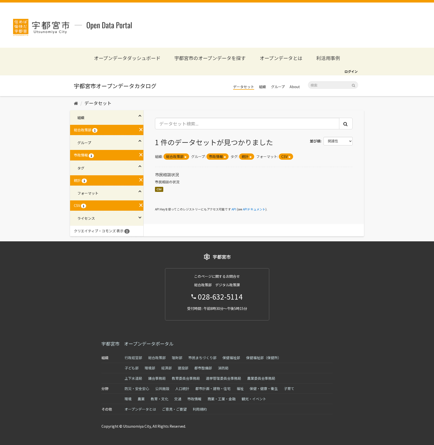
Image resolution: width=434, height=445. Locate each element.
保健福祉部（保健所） (263, 357)
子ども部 (132, 367)
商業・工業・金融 (221, 398)
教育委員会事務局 (186, 378)
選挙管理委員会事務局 (223, 378)
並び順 (315, 140)
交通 (177, 398)
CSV (159, 189)
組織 (262, 86)
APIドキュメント (254, 209)
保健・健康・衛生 (264, 388)
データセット (243, 86)
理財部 (177, 357)
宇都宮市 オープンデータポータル (137, 343)
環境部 (150, 367)
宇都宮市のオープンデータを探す (210, 57)
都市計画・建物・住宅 (213, 388)
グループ (278, 86)
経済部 (166, 367)
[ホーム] (76, 103)
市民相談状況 (167, 175)
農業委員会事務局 (261, 378)
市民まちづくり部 (202, 357)
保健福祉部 (231, 357)
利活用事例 (328, 57)
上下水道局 (133, 378)
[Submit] (353, 85)
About (295, 86)
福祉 (240, 388)
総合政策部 (157, 357)
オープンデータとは (281, 57)
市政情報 (194, 398)
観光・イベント (254, 398)
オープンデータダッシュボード (127, 57)
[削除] (185, 157)
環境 (128, 398)
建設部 (183, 367)
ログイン (351, 71)
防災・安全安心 (137, 388)
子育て (289, 388)
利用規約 (200, 409)
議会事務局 (157, 378)
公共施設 (162, 388)
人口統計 (182, 388)
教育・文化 (159, 398)
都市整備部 (203, 367)
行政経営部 (133, 357)
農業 (141, 398)
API (234, 209)
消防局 (223, 367)
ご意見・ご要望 (174, 409)
